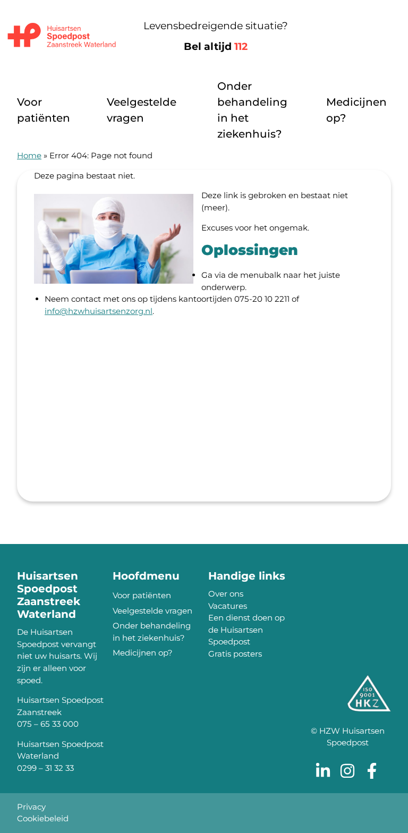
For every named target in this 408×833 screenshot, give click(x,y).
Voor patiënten (43, 110)
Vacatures (227, 606)
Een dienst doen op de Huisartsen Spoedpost (246, 630)
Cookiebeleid (43, 818)
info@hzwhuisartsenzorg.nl (98, 311)
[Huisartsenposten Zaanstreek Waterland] (61, 36)
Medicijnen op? (356, 110)
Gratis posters (235, 654)
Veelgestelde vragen (141, 110)
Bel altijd (216, 46)
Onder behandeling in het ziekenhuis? (252, 110)
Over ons (225, 594)
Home (29, 155)
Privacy (31, 807)
